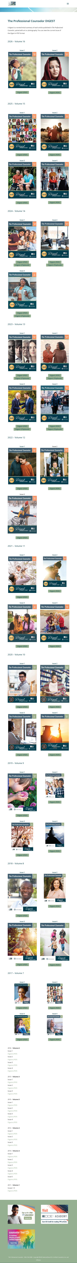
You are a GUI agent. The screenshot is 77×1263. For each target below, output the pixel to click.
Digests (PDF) (12, 1054)
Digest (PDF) (22, 92)
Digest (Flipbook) (22, 265)
